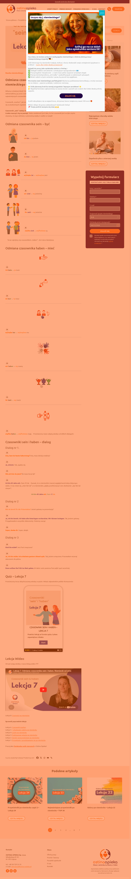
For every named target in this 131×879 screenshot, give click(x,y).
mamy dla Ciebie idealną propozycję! (49, 65)
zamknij (102, 13)
